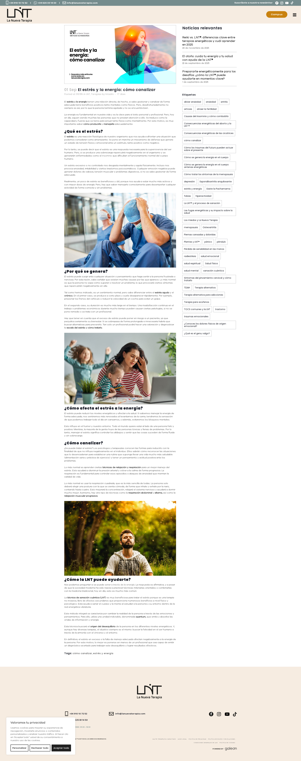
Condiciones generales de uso (206, 743)
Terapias (96, 94)
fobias (187, 196)
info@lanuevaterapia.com (82, 3)
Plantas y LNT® (192, 241)
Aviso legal (182, 739)
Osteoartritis (209, 227)
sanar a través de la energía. (120, 584)
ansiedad (211, 101)
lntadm (109, 94)
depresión (189, 181)
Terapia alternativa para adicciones (203, 294)
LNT (88, 94)
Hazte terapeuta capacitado (164, 739)
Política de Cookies (227, 743)
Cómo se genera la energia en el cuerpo (206, 157)
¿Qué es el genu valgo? (197, 333)
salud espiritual (192, 263)
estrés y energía (103, 653)
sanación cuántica (213, 270)
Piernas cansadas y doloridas (200, 234)
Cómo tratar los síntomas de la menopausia (208, 174)
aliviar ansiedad (192, 101)
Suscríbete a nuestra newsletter (253, 3)
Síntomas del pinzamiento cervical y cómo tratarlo (207, 279)
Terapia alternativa (205, 287)
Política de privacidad (197, 739)
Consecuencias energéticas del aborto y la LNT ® (207, 125)
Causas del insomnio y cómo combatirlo (206, 116)
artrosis (188, 109)
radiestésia (190, 256)
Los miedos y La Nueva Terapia (201, 220)
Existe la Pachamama (218, 188)
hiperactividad (203, 196)
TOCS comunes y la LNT (197, 309)
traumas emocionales (196, 316)
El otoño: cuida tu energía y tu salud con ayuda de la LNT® (207, 58)
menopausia (191, 227)
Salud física (211, 263)
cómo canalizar (82, 653)
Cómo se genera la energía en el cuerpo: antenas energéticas (206, 166)
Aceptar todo (61, 748)
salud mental (191, 270)
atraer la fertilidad (207, 109)
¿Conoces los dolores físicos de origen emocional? (205, 325)
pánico (208, 241)
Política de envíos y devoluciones (221, 739)
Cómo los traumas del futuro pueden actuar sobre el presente (208, 149)
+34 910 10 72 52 (18, 3)
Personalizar (19, 748)
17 (121, 94)
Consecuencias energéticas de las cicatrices (208, 133)
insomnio (107, 155)
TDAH (187, 287)
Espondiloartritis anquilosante (216, 181)
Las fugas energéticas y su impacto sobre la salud (208, 211)
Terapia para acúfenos (196, 302)
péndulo (221, 241)
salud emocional (210, 256)
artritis (224, 101)
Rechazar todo (39, 748)
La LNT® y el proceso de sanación (202, 203)
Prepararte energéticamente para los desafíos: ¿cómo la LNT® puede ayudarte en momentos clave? (209, 75)
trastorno (220, 309)
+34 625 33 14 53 (47, 3)
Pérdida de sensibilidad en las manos (204, 249)
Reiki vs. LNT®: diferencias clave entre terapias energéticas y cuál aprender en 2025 (208, 40)
